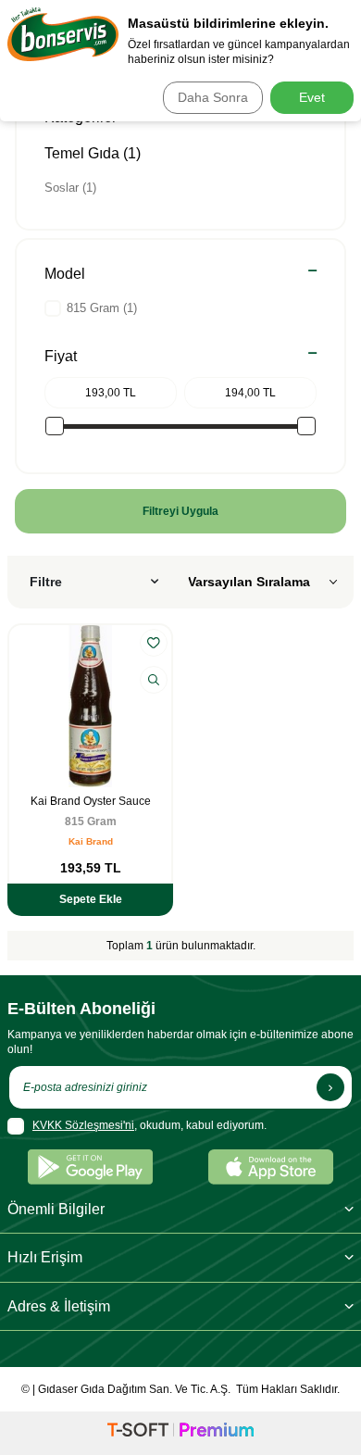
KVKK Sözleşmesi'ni (83, 1125)
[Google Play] (90, 1167)
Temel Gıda (92, 153)
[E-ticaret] (180, 1432)
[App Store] (270, 1167)
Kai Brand (90, 841)
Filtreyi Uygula (180, 511)
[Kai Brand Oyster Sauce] (90, 706)
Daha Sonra (213, 97)
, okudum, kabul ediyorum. (149, 1125)
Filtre (46, 581)
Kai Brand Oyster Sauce (91, 801)
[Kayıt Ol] (330, 1087)
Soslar (70, 187)
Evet (312, 97)
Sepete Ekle (90, 899)
